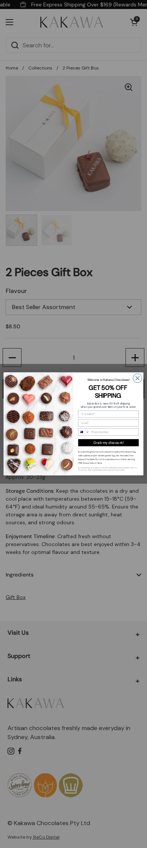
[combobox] (83, 432)
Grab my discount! (108, 443)
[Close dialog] (137, 378)
